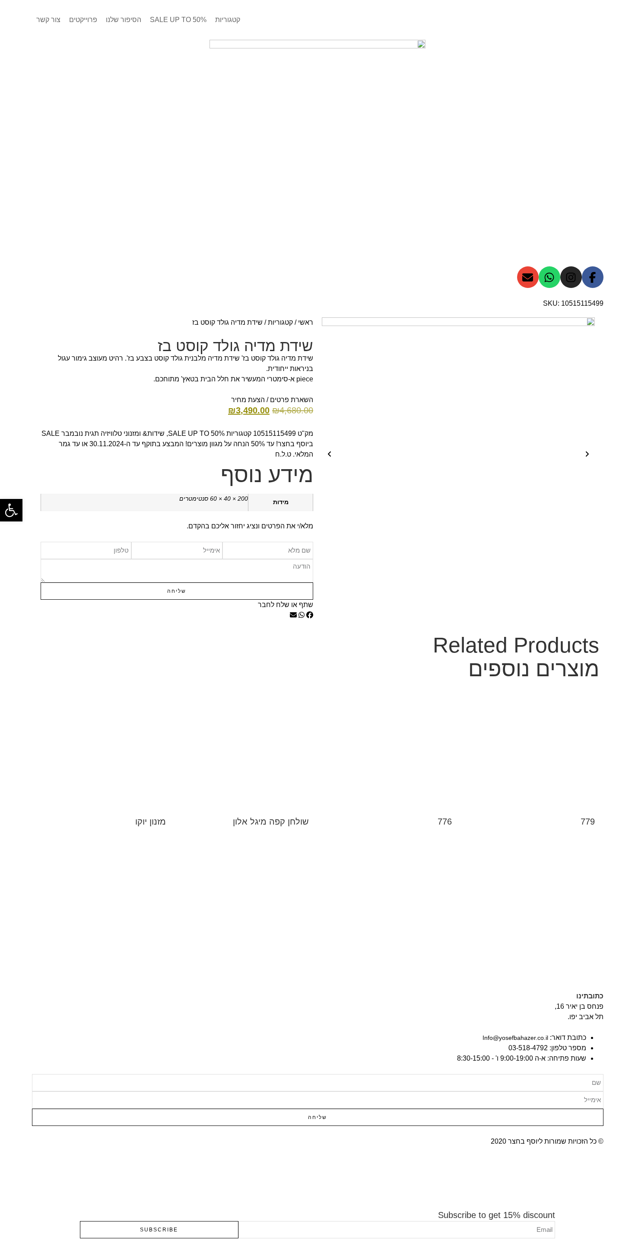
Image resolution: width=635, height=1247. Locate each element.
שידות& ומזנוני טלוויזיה (133, 433)
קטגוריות (280, 322)
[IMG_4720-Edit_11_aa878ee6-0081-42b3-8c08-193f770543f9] (458, 454)
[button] (309, 615)
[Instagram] (571, 277)
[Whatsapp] (549, 277)
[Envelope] (528, 277)
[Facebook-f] (592, 277)
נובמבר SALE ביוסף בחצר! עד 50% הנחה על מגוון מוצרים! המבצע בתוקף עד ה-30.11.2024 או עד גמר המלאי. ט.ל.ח (177, 444)
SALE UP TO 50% (196, 433)
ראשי (305, 322)
